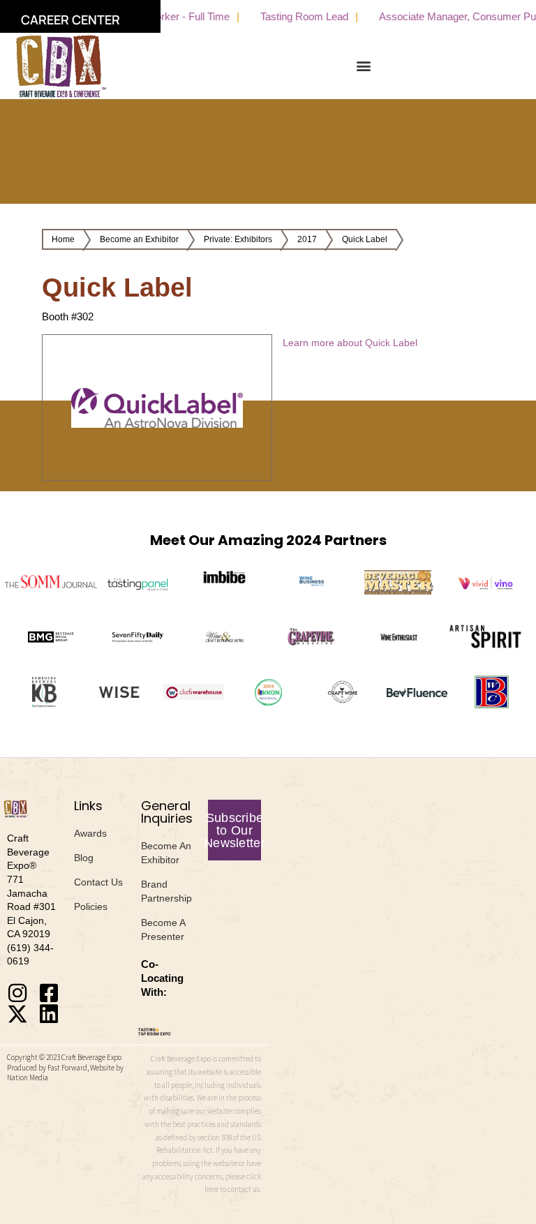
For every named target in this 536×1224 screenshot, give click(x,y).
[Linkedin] (48, 1013)
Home (63, 239)
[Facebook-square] (48, 993)
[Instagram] (17, 993)
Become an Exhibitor (139, 239)
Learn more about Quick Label (350, 342)
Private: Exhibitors (238, 239)
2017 (307, 239)
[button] (363, 65)
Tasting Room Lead (291, 16)
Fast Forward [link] (67, 1068)
